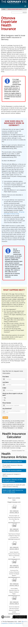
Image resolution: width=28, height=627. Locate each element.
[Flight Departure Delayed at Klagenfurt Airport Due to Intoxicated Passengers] (14, 527)
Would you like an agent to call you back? (12, 394)
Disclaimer (19, 623)
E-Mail (4, 388)
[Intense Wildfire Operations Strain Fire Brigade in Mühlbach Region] (14, 582)
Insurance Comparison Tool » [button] (18, 450)
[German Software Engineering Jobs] (14, 616)
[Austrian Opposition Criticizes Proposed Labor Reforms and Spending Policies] (14, 545)
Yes (5, 398)
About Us (24, 621)
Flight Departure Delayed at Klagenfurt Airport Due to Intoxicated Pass (14, 535)
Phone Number (7, 403)
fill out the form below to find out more (14, 213)
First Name (6, 376)
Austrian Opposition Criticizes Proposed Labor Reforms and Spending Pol (14, 554)
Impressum (5, 623)
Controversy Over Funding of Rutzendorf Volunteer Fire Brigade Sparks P (14, 573)
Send (4, 417)
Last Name (6, 382)
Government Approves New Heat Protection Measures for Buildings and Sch (14, 609)
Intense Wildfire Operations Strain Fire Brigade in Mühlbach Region (14, 591)
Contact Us (12, 623)
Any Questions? (7, 408)
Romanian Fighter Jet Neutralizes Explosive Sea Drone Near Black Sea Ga (14, 518)
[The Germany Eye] (14, 2)
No (4, 400)
